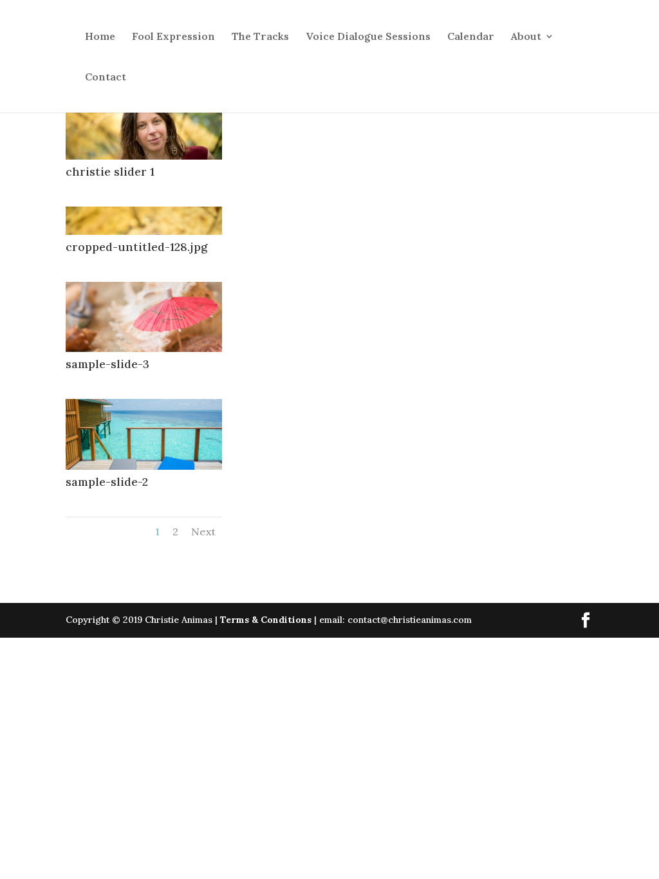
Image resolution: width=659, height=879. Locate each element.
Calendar (470, 37)
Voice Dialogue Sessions (368, 37)
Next (203, 531)
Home (100, 37)
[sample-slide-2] (144, 466)
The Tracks (260, 37)
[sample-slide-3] (144, 349)
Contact (105, 77)
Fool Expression (173, 37)
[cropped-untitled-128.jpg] (144, 231)
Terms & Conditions (265, 619)
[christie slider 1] (144, 156)
